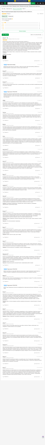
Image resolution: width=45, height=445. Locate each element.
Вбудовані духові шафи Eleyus (34, 6)
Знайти (33, 3)
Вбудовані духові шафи (24, 6)
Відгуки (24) (4, 16)
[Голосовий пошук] (29, 3)
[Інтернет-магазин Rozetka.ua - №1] (5, 3)
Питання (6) (10, 16)
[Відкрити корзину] (43, 3)
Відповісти (6, 60)
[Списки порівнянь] (40, 3)
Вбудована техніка (16, 6)
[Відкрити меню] (2, 3)
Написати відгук (22, 31)
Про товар (3, 8)
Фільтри (6, 34)
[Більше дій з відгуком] (41, 61)
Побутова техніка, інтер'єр (7, 6)
